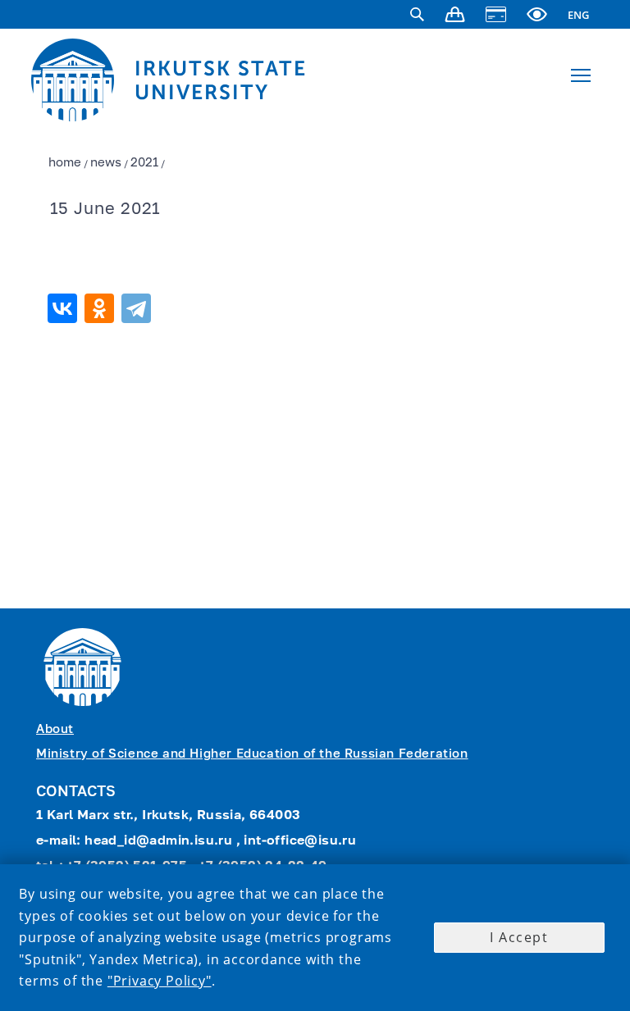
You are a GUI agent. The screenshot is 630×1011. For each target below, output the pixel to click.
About (55, 729)
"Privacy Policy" (159, 981)
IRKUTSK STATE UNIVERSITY (221, 80)
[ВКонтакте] (64, 308)
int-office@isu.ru (300, 841)
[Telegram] (138, 308)
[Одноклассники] (101, 308)
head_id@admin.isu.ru (159, 841)
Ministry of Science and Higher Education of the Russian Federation (252, 754)
